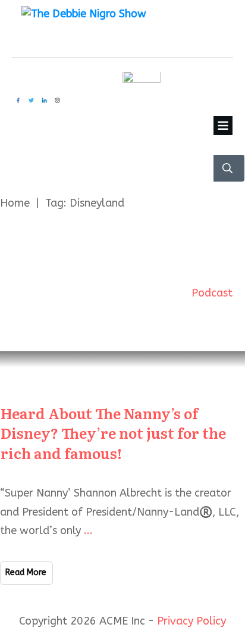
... (88, 530)
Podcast (212, 292)
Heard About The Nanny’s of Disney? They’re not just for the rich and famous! (113, 432)
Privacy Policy (191, 621)
